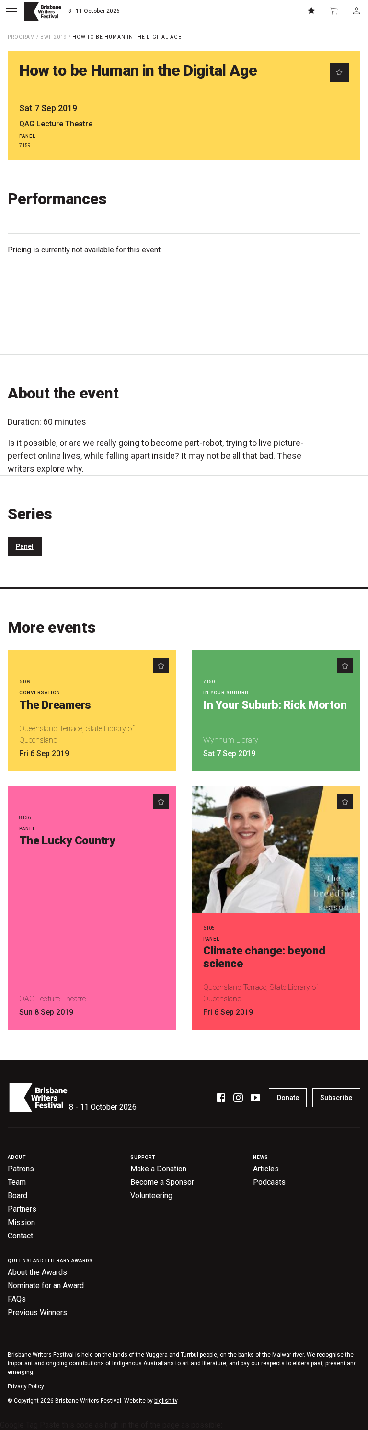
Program (21, 37)
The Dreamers (55, 705)
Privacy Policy (26, 1386)
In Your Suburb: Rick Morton (275, 705)
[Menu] (11, 11)
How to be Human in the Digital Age (127, 37)
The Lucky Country (67, 840)
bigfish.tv (165, 1400)
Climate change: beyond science (264, 957)
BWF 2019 (53, 37)
